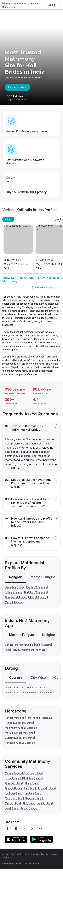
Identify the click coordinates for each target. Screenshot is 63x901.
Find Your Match (17, 87)
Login (52, 4)
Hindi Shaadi (32, 783)
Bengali (9, 644)
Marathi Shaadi (13, 773)
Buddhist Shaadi (32, 778)
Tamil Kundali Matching (39, 717)
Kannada (41, 649)
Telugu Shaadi (29, 808)
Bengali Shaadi (13, 778)
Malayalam (28, 649)
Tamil (8, 649)
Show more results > (46, 287)
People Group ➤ (31, 863)
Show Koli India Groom (18, 277)
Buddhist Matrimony (35, 592)
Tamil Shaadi (12, 808)
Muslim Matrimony (36, 587)
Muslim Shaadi (13, 803)
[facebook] (8, 828)
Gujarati (46, 644)
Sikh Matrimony (13, 592)
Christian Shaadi (14, 783)
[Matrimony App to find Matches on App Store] (16, 839)
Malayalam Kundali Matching (21, 727)
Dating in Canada (36, 687)
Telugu (16, 649)
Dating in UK (12, 692)
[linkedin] (24, 828)
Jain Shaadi (30, 788)
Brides (8, 219)
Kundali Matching (14, 717)
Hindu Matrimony (14, 587)
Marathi (19, 644)
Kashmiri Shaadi (14, 793)
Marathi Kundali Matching (19, 732)
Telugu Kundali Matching (19, 722)
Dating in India (46, 692)
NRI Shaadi (29, 803)
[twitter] (32, 828)
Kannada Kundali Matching (20, 742)
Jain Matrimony (38, 597)
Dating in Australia (15, 687)
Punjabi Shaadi (45, 803)
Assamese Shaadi (33, 773)
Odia (37, 644)
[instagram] (16, 828)
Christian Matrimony (16, 597)
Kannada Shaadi (47, 788)
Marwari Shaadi (35, 798)
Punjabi (29, 644)
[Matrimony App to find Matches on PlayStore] (41, 839)
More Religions (13, 602)
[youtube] (40, 828)
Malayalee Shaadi (14, 798)
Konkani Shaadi (33, 793)
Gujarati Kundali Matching (19, 737)
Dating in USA (28, 692)
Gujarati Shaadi (13, 788)
